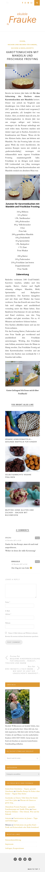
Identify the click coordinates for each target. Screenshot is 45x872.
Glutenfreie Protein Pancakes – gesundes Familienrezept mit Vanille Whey (20, 808)
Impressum (9, 844)
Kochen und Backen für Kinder (22, 44)
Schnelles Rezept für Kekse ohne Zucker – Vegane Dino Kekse (22, 792)
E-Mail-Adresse (8, 612)
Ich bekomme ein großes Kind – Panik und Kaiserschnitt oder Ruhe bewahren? (22, 826)
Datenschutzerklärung (13, 840)
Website (7, 623)
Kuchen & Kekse (18, 48)
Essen (22, 41)
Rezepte (30, 48)
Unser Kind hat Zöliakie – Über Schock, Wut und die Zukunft (22, 811)
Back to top (33, 869)
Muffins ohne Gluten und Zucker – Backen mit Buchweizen (19, 512)
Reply (37, 538)
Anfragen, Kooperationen (14, 848)
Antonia (8, 818)
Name (7, 602)
